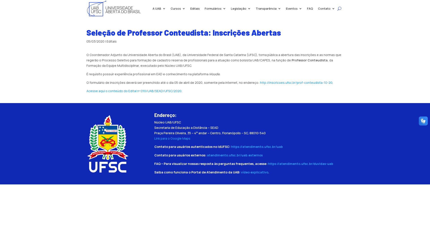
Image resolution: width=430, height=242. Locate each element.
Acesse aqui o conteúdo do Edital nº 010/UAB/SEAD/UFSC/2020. (134, 91)
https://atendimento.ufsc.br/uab (257, 147)
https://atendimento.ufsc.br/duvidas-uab (300, 164)
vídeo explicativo (254, 172)
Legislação (238, 8)
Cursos (176, 8)
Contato (324, 8)
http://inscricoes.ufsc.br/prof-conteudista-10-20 (296, 82)
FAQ (310, 8)
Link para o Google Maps (172, 138)
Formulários (213, 8)
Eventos (292, 8)
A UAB (157, 8)
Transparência (266, 8)
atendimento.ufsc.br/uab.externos (235, 155)
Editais (195, 8)
